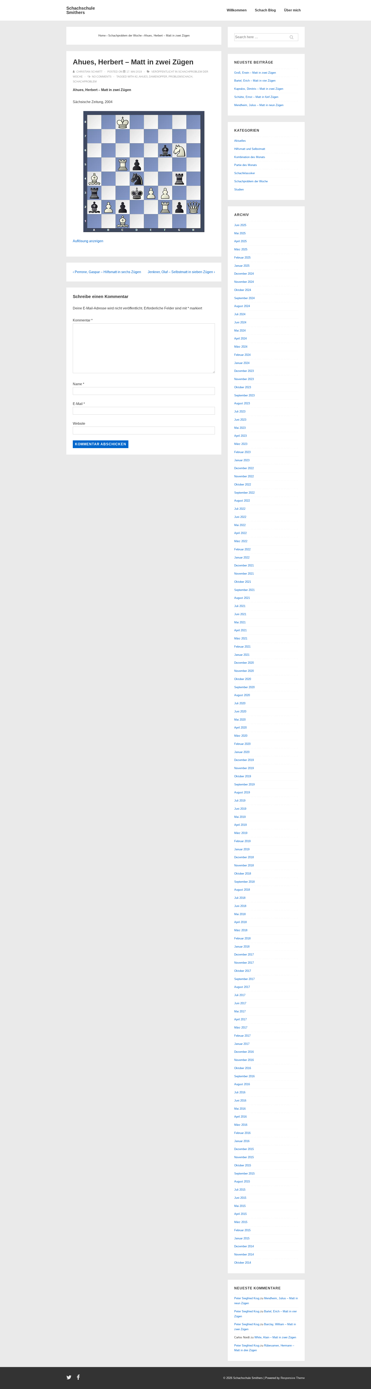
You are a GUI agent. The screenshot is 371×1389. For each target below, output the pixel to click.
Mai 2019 (240, 816)
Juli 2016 (239, 1092)
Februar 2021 (242, 646)
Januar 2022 (241, 557)
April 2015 (240, 1214)
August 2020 (242, 695)
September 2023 (244, 395)
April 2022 (240, 533)
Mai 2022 (240, 525)
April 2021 (240, 630)
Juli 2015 (239, 1189)
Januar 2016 (241, 1141)
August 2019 (242, 792)
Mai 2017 (240, 1011)
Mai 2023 (240, 427)
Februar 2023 (242, 452)
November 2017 (244, 962)
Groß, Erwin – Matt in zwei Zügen (255, 72)
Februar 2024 (242, 354)
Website (79, 423)
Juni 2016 (240, 1100)
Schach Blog (265, 10)
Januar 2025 (241, 265)
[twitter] (69, 1378)
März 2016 (240, 1124)
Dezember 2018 (244, 857)
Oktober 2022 (242, 484)
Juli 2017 (239, 995)
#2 (136, 76)
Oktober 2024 (242, 290)
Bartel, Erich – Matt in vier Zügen (254, 80)
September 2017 (244, 979)
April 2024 (240, 338)
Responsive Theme (293, 1378)
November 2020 (244, 670)
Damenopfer (158, 76)
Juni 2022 (240, 517)
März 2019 (240, 833)
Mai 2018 (240, 914)
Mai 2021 (240, 622)
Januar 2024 (241, 363)
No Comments (101, 76)
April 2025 (240, 241)
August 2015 (242, 1181)
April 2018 (240, 922)
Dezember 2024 (244, 273)
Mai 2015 (240, 1206)
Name (77, 384)
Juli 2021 (239, 606)
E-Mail (78, 404)
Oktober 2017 (242, 970)
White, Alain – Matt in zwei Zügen (275, 1337)
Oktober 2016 (242, 1068)
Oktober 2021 (242, 581)
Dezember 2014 (244, 1246)
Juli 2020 (239, 703)
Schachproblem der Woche (251, 181)
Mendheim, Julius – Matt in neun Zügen (258, 105)
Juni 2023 (240, 419)
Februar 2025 (242, 257)
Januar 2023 (241, 460)
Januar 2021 (241, 654)
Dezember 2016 (244, 1051)
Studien (239, 189)
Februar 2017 (242, 1035)
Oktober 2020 (242, 679)
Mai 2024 (240, 330)
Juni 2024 (240, 322)
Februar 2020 (242, 743)
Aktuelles (240, 140)
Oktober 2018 (242, 873)
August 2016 (242, 1084)
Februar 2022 (242, 549)
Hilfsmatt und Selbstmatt (249, 149)
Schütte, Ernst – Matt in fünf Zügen (256, 97)
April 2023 (240, 435)
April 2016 (240, 1116)
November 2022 (244, 476)
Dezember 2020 (244, 662)
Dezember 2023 (244, 371)
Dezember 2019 (244, 760)
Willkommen (237, 10)
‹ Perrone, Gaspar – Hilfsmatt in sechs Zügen (107, 272)
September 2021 (244, 590)
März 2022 (240, 541)
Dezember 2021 (244, 565)
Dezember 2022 (244, 468)
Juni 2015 (240, 1197)
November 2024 (244, 281)
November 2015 (244, 1157)
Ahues (143, 76)
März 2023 (240, 444)
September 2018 (244, 881)
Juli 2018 (239, 897)
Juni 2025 (240, 225)
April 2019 (240, 824)
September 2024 (244, 298)
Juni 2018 (240, 906)
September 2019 (244, 784)
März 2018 (240, 930)
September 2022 (244, 492)
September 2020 (244, 687)
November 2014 (244, 1254)
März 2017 (240, 1027)
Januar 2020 (241, 752)
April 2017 (240, 1019)
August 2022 (242, 500)
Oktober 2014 (242, 1262)
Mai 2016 (240, 1108)
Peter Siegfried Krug (246, 1298)
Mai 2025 (240, 233)
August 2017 (242, 987)
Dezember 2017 (244, 954)
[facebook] (79, 1378)
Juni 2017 (240, 1003)
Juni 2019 (240, 808)
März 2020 (240, 735)
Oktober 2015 (242, 1165)
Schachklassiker (244, 173)
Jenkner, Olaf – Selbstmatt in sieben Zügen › (181, 272)
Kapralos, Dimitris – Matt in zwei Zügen (258, 88)
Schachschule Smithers (80, 10)
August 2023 (242, 403)
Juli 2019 (239, 800)
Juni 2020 (240, 711)
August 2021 (242, 597)
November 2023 (244, 379)
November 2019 (244, 768)
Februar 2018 (242, 938)
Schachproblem (85, 81)
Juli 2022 (239, 508)
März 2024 (240, 346)
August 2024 (242, 306)
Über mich (292, 10)
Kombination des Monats (249, 157)
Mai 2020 (240, 719)
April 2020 (240, 727)
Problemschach (180, 76)
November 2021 (244, 573)
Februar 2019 (242, 841)
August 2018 (242, 889)
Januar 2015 (241, 1238)
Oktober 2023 (242, 387)
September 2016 (244, 1076)
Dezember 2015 (244, 1149)
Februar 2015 (242, 1230)
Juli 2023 (239, 411)
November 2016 (244, 1060)
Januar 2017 (241, 1043)
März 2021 (240, 638)
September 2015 (244, 1173)
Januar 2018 (241, 946)
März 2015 (240, 1222)
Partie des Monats (245, 165)
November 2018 (244, 865)
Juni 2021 (240, 614)
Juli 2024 (239, 314)
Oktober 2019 (242, 776)
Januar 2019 (241, 849)
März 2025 (240, 249)
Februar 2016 (242, 1133)
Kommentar (83, 320)
